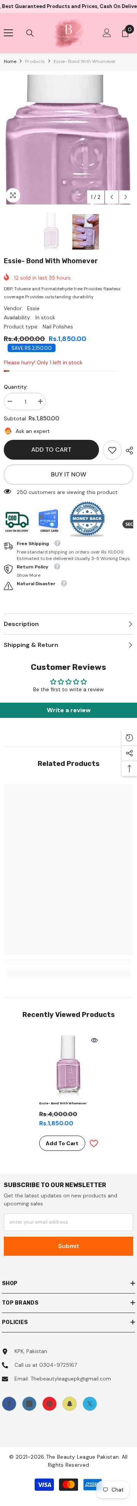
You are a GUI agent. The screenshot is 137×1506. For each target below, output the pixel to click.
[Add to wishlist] (93, 1143)
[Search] (30, 33)
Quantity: (16, 386)
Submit (68, 1246)
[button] (111, 197)
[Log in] (107, 33)
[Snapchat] (69, 1404)
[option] (68, 139)
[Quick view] (94, 1040)
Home (10, 61)
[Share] (127, 450)
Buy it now (68, 474)
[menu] (8, 32)
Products (35, 61)
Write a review (69, 710)
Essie (33, 308)
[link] (112, 450)
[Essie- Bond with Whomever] (68, 1066)
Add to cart (51, 450)
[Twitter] (90, 1404)
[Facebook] (9, 1404)
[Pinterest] (49, 1404)
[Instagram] (29, 1404)
